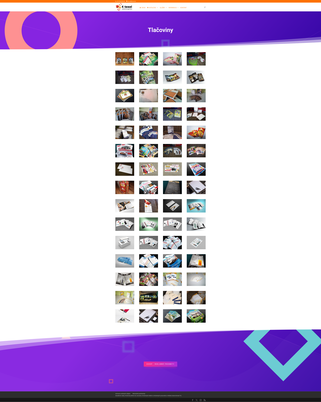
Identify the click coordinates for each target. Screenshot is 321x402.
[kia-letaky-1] (172, 157)
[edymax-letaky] (148, 138)
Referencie (173, 8)
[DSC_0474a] (148, 120)
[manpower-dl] (196, 230)
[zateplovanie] (196, 322)
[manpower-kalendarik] (124, 249)
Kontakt (183, 8)
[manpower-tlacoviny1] (148, 267)
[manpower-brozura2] (148, 230)
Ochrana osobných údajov (122, 393)
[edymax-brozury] (124, 138)
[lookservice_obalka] (172, 212)
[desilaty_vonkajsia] (196, 83)
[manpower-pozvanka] (124, 267)
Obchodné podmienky (138, 393)
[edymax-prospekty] (172, 138)
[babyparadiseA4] (148, 65)
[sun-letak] (172, 322)
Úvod (143, 8)
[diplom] (124, 102)
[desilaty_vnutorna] (172, 83)
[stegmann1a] (124, 322)
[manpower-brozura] (196, 212)
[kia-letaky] (148, 157)
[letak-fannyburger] (124, 193)
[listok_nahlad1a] (172, 193)
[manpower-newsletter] (196, 249)
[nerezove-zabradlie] (148, 285)
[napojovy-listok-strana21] (124, 285)
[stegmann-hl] (148, 322)
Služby (162, 8)
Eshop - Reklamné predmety (160, 364)
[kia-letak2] (124, 157)
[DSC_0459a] (124, 120)
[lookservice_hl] (196, 193)
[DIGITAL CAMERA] (196, 65)
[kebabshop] (196, 138)
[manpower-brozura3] (172, 230)
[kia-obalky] (124, 175)
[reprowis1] (172, 304)
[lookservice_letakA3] (148, 212)
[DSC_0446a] (148, 102)
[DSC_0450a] (196, 102)
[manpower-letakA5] (172, 249)
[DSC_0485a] (172, 120)
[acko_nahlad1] (124, 65)
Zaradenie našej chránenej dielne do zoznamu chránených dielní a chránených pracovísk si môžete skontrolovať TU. (148, 395)
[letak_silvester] (196, 175)
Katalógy (152, 8)
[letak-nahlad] (148, 193)
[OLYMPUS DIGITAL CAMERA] (196, 157)
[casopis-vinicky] (148, 83)
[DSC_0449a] (172, 102)
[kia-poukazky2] (172, 175)
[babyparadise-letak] (172, 65)
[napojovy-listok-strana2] (196, 267)
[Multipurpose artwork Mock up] (124, 212)
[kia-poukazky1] (148, 175)
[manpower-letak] (148, 249)
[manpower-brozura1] (124, 230)
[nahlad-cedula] (172, 267)
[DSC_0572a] (196, 120)
